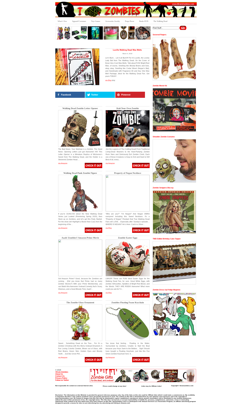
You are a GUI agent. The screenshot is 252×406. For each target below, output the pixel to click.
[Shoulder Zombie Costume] (174, 161)
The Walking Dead (160, 21)
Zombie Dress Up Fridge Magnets (166, 290)
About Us (59, 374)
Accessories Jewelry (112, 21)
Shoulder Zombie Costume (164, 137)
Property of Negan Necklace (127, 173)
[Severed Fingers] (174, 58)
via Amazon (62, 163)
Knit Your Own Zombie (128, 108)
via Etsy (108, 80)
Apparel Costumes (79, 21)
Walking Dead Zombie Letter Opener (80, 108)
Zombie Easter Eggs (127, 238)
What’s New (62, 21)
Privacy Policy (61, 378)
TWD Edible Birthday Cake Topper (167, 239)
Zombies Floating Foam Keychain (127, 302)
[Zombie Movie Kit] (174, 109)
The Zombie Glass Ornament (80, 302)
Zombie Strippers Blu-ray (163, 188)
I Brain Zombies (61, 372)
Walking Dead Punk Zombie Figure (80, 173)
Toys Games (95, 21)
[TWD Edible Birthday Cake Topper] (174, 263)
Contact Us (60, 376)
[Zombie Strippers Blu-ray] (174, 212)
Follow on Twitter (62, 380)
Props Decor (129, 21)
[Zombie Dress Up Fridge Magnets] (174, 314)
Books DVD (143, 21)
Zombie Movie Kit (160, 86)
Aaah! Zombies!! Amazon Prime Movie (80, 238)
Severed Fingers (159, 35)
